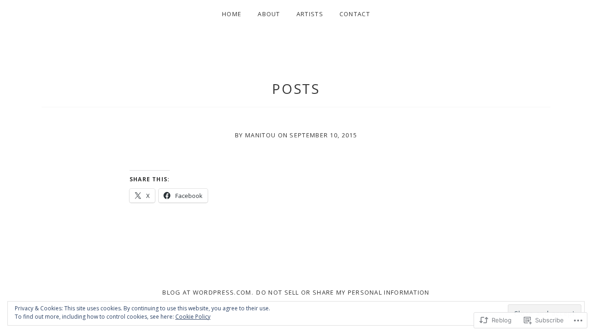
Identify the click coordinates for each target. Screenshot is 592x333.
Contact (354, 14)
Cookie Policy (192, 317)
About (269, 14)
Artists (309, 14)
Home (231, 14)
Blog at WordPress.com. (207, 292)
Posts (296, 89)
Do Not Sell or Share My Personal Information (342, 292)
